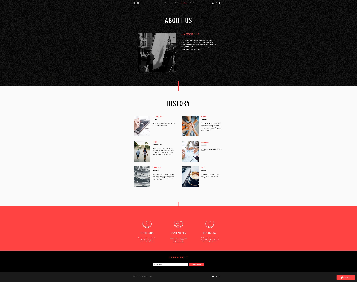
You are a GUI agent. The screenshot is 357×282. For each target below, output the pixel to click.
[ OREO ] (136, 3)
